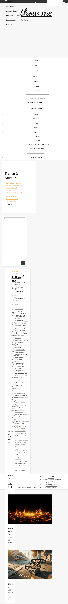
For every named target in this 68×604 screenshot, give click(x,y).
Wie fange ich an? (11, 201)
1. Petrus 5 (18, 311)
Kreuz (25, 354)
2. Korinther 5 (21, 313)
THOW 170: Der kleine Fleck (10, 481)
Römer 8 (19, 377)
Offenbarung (19, 366)
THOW (36, 71)
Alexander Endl (23, 427)
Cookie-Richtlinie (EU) (51, 486)
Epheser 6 (17, 323)
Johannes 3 (18, 345)
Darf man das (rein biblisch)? (14, 185)
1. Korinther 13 (19, 309)
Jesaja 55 (18, 340)
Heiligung (17, 335)
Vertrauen (21, 382)
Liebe (21, 357)
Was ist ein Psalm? (11, 197)
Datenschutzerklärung (51, 487)
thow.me (36, 12)
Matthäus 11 (18, 361)
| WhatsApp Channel (13, 15)
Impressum (51, 478)
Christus (19, 321)
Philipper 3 (18, 373)
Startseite (10, 7)
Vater (17, 380)
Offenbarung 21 (19, 368)
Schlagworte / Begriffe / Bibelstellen (37, 94)
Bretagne (17, 318)
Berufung (20, 316)
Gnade (24, 328)
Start (35, 60)
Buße (13, 271)
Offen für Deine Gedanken (15, 301)
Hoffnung (18, 338)
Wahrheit (18, 385)
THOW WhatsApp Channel (37, 98)
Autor (35, 76)
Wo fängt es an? (11, 190)
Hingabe (22, 335)
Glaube (17, 328)
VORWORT (35, 65)
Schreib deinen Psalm (35, 103)
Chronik (37, 90)
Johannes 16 (18, 354)
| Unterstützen (12, 11)
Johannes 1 (19, 343)
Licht (16, 357)
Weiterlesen (16, 429)
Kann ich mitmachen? (12, 199)
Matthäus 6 (20, 359)
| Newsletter (10, 20)
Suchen (6, 260)
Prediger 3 (24, 373)
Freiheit (18, 326)
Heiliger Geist (21, 333)
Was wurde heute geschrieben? (15, 192)
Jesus (25, 340)
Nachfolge (19, 364)
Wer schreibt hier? (11, 188)
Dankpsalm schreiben (51, 484)
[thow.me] (8, 1)
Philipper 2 (19, 371)
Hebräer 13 (24, 330)
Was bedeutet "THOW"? (13, 183)
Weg (17, 271)
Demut (26, 321)
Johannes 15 (19, 352)
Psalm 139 (24, 375)
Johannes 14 (20, 350)
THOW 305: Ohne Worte (21, 397)
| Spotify (9, 24)
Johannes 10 (18, 347)
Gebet (24, 326)
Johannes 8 (24, 345)
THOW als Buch (36, 108)
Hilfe (36, 81)
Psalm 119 (17, 375)
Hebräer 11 (18, 330)
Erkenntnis (24, 323)
